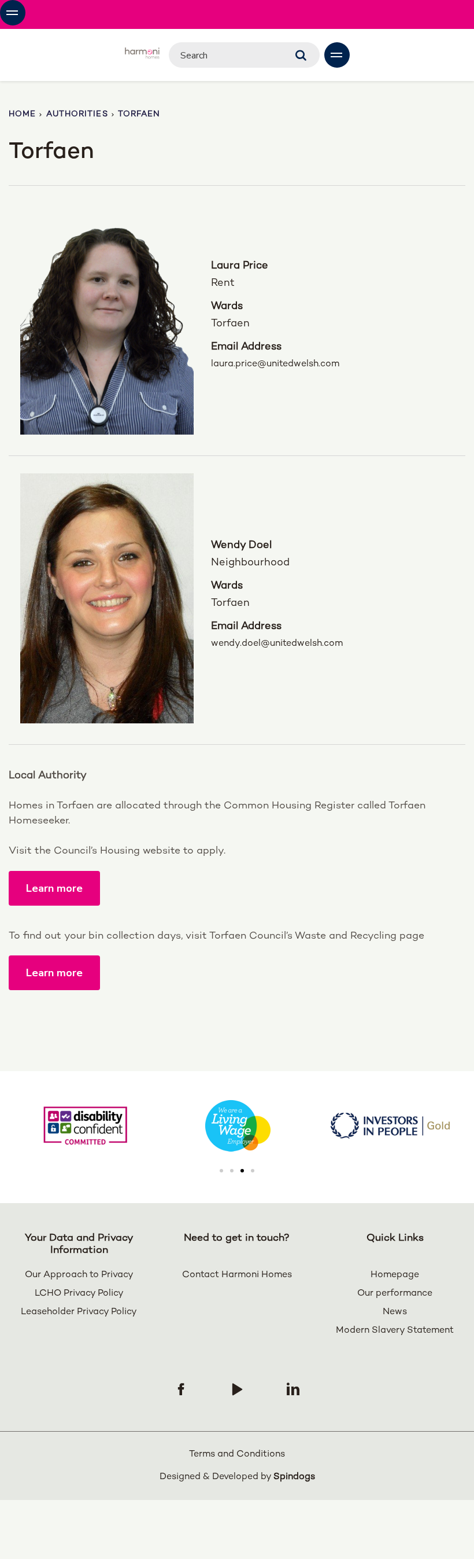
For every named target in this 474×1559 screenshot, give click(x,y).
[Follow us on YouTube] (237, 1389)
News (395, 1312)
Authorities (77, 114)
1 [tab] (221, 1170)
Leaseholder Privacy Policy (79, 1312)
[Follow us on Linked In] (293, 1389)
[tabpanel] (237, 1126)
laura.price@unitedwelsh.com (247, 364)
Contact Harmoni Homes (237, 1275)
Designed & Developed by (237, 1477)
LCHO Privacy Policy (79, 1294)
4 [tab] (252, 1170)
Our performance (394, 1294)
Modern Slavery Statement (395, 1331)
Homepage (395, 1275)
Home (22, 114)
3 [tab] (242, 1170)
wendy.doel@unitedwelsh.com (247, 644)
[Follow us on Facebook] (181, 1389)
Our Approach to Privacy (79, 1275)
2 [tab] (232, 1170)
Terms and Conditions (237, 1454)
